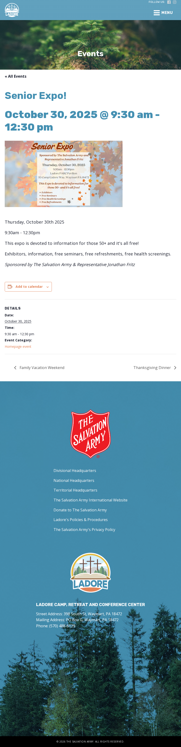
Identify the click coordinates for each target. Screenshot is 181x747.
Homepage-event (18, 346)
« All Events (15, 76)
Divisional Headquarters (74, 470)
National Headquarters (73, 480)
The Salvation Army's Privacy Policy (84, 529)
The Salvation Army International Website (90, 500)
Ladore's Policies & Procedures (80, 519)
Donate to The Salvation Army (80, 510)
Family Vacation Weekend (41, 367)
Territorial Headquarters (75, 490)
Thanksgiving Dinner (152, 367)
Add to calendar (29, 286)
